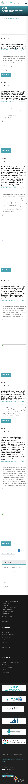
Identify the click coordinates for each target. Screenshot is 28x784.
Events (6, 587)
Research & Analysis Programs (12, 567)
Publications (7, 583)
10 (2, 553)
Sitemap (4, 761)
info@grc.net (5, 613)
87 (11, 553)
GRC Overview (6, 632)
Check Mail (6, 621)
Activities (4, 670)
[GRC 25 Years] (8, 768)
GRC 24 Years (6, 637)
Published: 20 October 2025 (9, 188)
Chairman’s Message (8, 635)
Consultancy (7, 575)
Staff (3, 640)
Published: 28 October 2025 (9, 50)
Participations (22, 50)
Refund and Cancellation (8, 759)
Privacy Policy (20, 759)
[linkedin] (5, 617)
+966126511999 (8, 609)
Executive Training (7, 667)
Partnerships (5, 650)
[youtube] (14, 617)
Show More (5, 75)
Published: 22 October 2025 (9, 102)
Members (4, 645)
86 (8, 553)
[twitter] (8, 617)
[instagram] (11, 617)
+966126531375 (8, 611)
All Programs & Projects (10, 571)
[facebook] (2, 617)
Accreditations (6, 647)
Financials (4, 642)
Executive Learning (9, 579)
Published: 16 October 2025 (8, 300)
